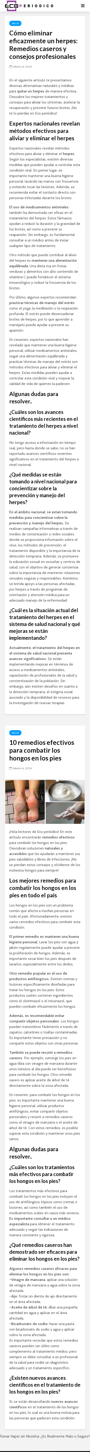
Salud (15, 23)
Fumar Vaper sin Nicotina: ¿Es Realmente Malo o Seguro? (45, 1436)
